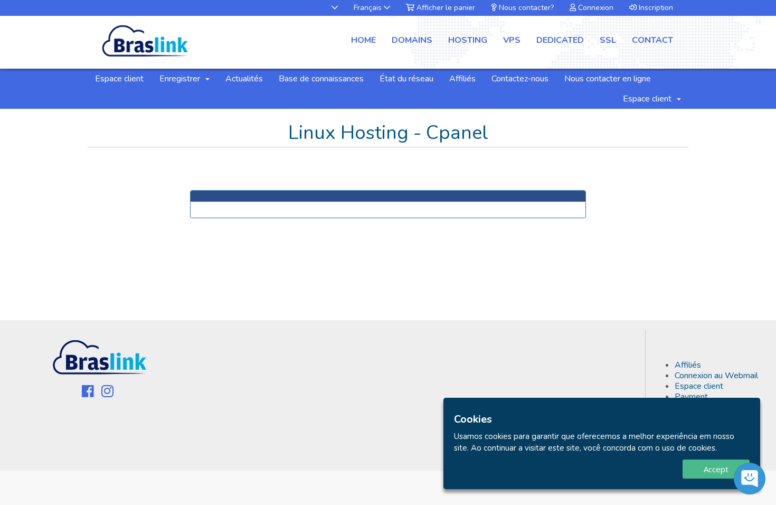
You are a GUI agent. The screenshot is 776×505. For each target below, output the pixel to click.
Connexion (594, 8)
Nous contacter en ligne (607, 79)
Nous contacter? (525, 8)
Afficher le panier (444, 8)
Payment (691, 397)
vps (512, 40)
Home (363, 40)
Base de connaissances (321, 79)
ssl (608, 40)
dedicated (560, 40)
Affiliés (462, 79)
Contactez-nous (519, 79)
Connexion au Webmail (716, 375)
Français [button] (369, 8)
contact (652, 40)
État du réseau (406, 79)
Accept (716, 469)
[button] (329, 8)
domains (412, 40)
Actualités (244, 79)
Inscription (655, 8)
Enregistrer (181, 79)
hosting (467, 40)
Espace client (119, 79)
